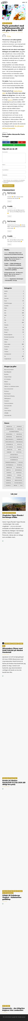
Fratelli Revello (9, 441)
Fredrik (9, 206)
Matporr (6, 381)
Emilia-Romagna (8, 303)
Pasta (22, 134)
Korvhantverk (14, 454)
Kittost (19, 452)
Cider (5, 296)
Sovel (19, 475)
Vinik (15, 485)
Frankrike (6, 305)
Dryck (5, 300)
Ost (7, 23)
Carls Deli (19, 434)
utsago (10, 100)
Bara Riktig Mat (7, 372)
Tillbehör (8, 482)
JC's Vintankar (7, 379)
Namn (4, 164)
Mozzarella (16, 134)
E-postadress (5, 169)
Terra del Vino (18, 480)
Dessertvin (19, 436)
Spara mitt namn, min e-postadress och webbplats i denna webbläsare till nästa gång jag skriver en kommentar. (14, 181)
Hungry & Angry (7, 376)
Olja (5, 320)
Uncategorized (7, 354)
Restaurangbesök (8, 334)
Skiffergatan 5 (7, 398)
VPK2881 (6, 413)
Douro (4, 134)
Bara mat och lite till (8, 369)
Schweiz (6, 339)
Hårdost (9, 449)
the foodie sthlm (8, 405)
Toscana (8, 485)
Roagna (9, 472)
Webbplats (4, 175)
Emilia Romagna (9, 439)
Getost (19, 444)
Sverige (6, 349)
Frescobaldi (19, 441)
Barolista (6, 374)
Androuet (9, 426)
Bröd (5, 293)
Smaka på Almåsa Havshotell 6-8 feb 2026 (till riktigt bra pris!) (13, 782)
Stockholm (6, 346)
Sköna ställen (7, 344)
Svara (9, 201)
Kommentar (5, 152)
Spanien (8, 477)
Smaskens (6, 401)
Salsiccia (18, 472)
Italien (9, 134)
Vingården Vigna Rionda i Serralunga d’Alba (13, 516)
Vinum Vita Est (7, 410)
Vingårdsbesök (7, 358)
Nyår (5, 315)
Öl (4, 317)
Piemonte (6, 329)
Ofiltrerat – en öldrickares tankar (11, 386)
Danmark (6, 298)
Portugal (5, 136)
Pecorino (19, 464)
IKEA (19, 449)
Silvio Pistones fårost (9, 275)
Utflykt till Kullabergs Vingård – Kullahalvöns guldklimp (11, 897)
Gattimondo (9, 444)
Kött (5, 310)
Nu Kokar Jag (7, 384)
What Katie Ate (7, 415)
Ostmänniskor (14, 459)
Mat (4, 23)
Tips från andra (18, 482)
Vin (10, 23)
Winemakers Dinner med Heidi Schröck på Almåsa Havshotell (12, 650)
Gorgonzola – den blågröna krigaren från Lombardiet (13, 1009)
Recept (5, 332)
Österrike (6, 325)
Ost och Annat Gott (8, 388)
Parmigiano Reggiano (10, 462)
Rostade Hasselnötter (9, 337)
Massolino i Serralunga (10, 260)
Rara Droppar (7, 393)
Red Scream (11, 193)
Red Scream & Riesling (9, 396)
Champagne (9, 436)
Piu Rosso (6, 391)
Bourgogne (9, 434)
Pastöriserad (9, 464)
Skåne (5, 342)
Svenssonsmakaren (8, 403)
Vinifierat (6, 408)
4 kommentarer (5, 32)
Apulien (6, 291)
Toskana (6, 351)
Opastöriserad (14, 457)
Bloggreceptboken (14, 431)
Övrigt (5, 327)
